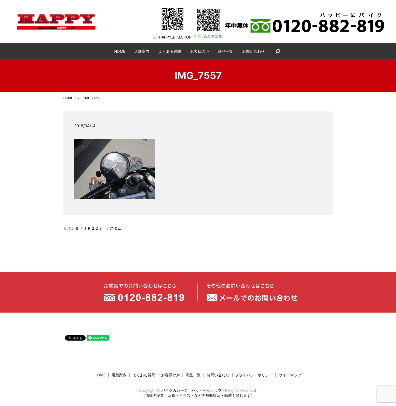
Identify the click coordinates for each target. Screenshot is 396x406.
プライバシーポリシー (254, 375)
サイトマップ (290, 375)
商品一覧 (225, 51)
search (278, 51)
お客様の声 (199, 51)
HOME (119, 51)
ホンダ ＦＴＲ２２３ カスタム (94, 228)
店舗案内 (141, 51)
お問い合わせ (253, 51)
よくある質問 (169, 51)
